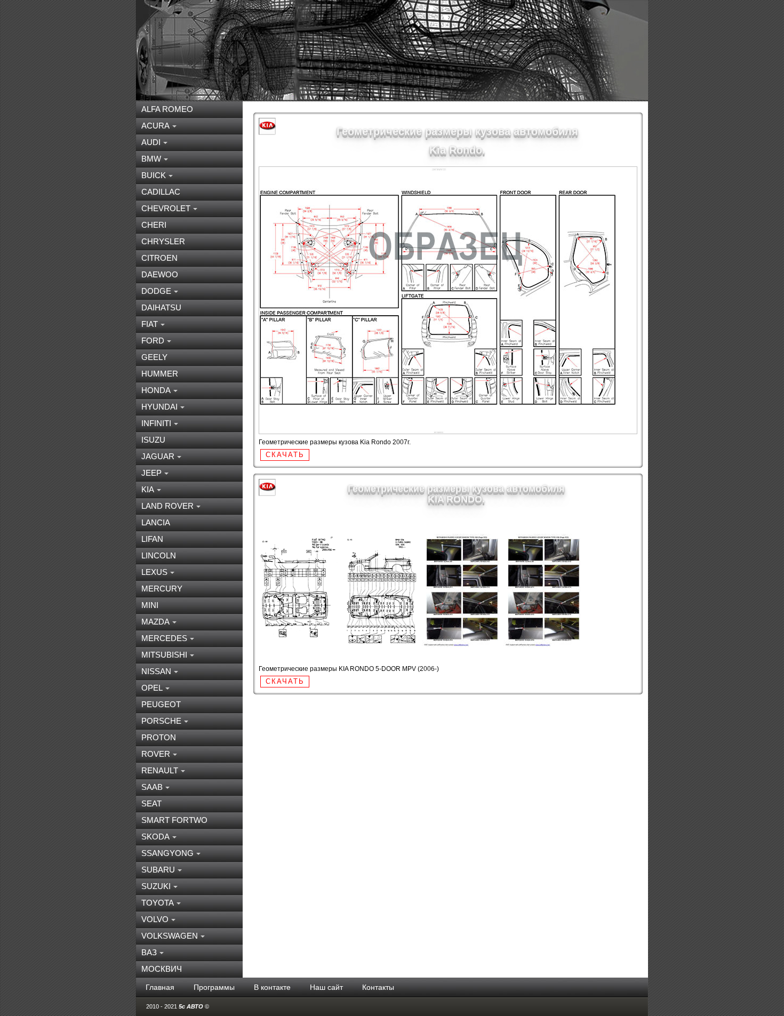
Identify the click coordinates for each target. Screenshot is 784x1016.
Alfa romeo (167, 109)
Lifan (152, 538)
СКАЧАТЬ (285, 455)
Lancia (155, 522)
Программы (214, 987)
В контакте (272, 987)
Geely (154, 357)
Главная (160, 987)
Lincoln (158, 555)
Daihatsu (161, 307)
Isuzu (153, 439)
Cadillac (160, 191)
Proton (158, 737)
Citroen (159, 257)
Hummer (159, 373)
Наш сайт (326, 987)
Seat (151, 803)
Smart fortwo (174, 820)
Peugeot (161, 704)
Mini (149, 605)
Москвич (161, 968)
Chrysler (163, 241)
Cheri (153, 224)
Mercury (161, 588)
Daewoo (159, 274)
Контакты (378, 987)
